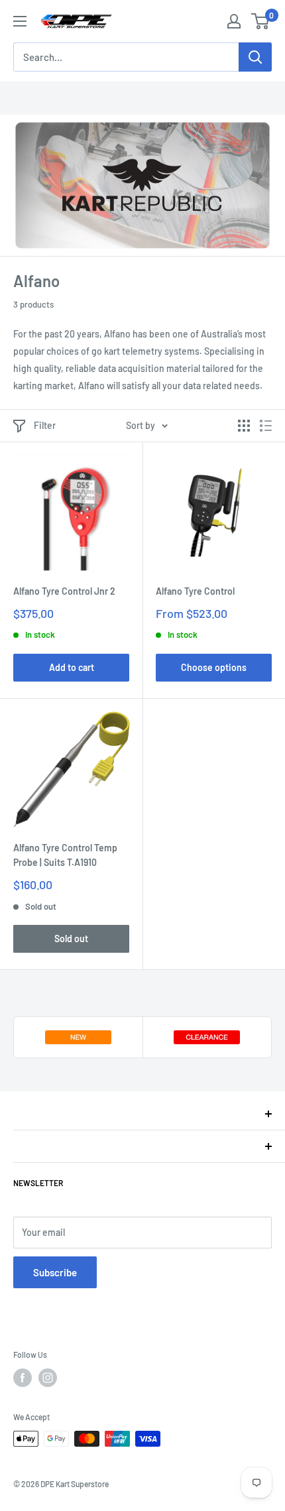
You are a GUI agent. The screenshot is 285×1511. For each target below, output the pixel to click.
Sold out (71, 938)
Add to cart (71, 667)
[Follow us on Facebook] (22, 1377)
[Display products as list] (266, 426)
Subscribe (55, 1272)
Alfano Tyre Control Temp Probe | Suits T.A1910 (65, 855)
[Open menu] (20, 21)
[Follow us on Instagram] (47, 1377)
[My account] (234, 21)
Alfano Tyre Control (195, 591)
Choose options (214, 667)
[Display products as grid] (244, 426)
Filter (45, 425)
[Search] (255, 57)
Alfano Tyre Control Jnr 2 (64, 591)
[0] (261, 21)
